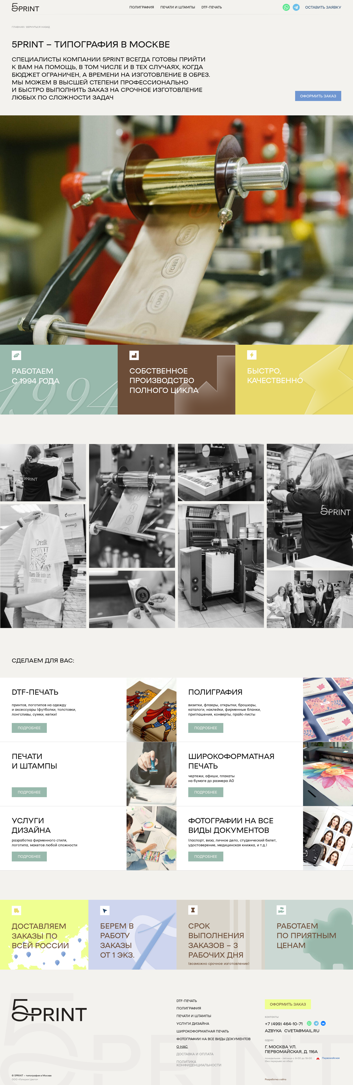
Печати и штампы (177, 7)
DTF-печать (211, 7)
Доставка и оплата (194, 1053)
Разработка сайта (275, 1079)
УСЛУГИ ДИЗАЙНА (192, 1023)
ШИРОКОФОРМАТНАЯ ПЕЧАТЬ (202, 1031)
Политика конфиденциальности (198, 1063)
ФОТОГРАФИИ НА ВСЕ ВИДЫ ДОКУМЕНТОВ (213, 1038)
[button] (318, 96)
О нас (182, 1046)
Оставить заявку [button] (323, 7)
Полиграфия (141, 7)
